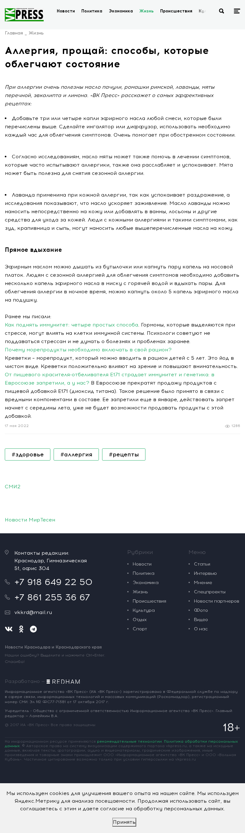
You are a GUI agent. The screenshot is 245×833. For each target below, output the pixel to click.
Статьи (202, 564)
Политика (91, 11)
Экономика (121, 11)
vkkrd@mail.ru (33, 612)
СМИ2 (12, 487)
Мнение (203, 582)
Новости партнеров (216, 601)
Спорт (140, 629)
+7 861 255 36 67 (52, 597)
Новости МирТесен (30, 520)
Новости (66, 11)
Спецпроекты (210, 592)
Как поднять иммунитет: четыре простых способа (71, 325)
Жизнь (146, 11)
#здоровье (27, 454)
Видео (201, 619)
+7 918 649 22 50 (53, 581)
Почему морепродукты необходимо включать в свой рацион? (88, 350)
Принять (124, 822)
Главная (14, 33)
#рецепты (124, 454)
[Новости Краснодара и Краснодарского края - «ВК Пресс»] (24, 14)
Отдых (140, 619)
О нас (201, 629)
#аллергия (76, 454)
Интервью (205, 573)
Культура (144, 610)
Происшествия (176, 11)
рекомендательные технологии (129, 741)
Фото (201, 610)
